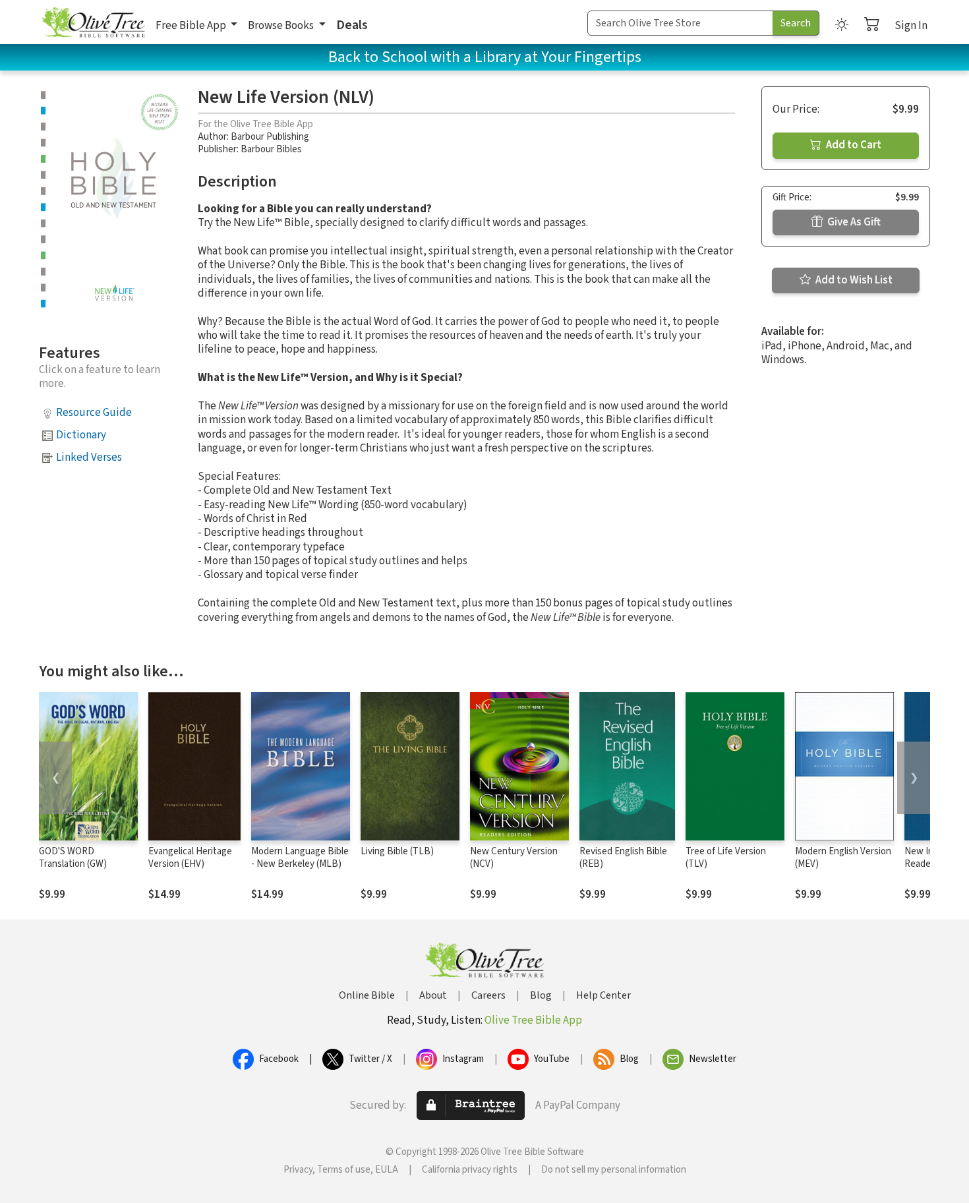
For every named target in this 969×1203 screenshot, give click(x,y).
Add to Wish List (853, 280)
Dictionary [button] (81, 435)
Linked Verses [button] (89, 457)
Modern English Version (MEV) (843, 857)
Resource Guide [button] (94, 413)
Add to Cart (852, 145)
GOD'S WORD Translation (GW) (73, 857)
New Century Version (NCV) (514, 857)
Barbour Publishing (270, 137)
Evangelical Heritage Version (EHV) (190, 857)
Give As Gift (853, 222)
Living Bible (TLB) (397, 851)
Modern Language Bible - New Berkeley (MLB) (300, 857)
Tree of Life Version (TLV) (726, 857)
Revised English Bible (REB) (623, 857)
